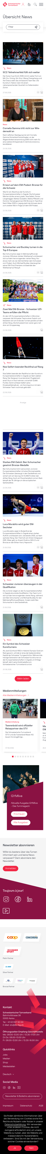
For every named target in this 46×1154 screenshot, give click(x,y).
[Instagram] (4, 1087)
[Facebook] (9, 1087)
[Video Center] (19, 1087)
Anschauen (19, 814)
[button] (13, 756)
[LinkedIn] (14, 1087)
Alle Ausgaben (20, 822)
